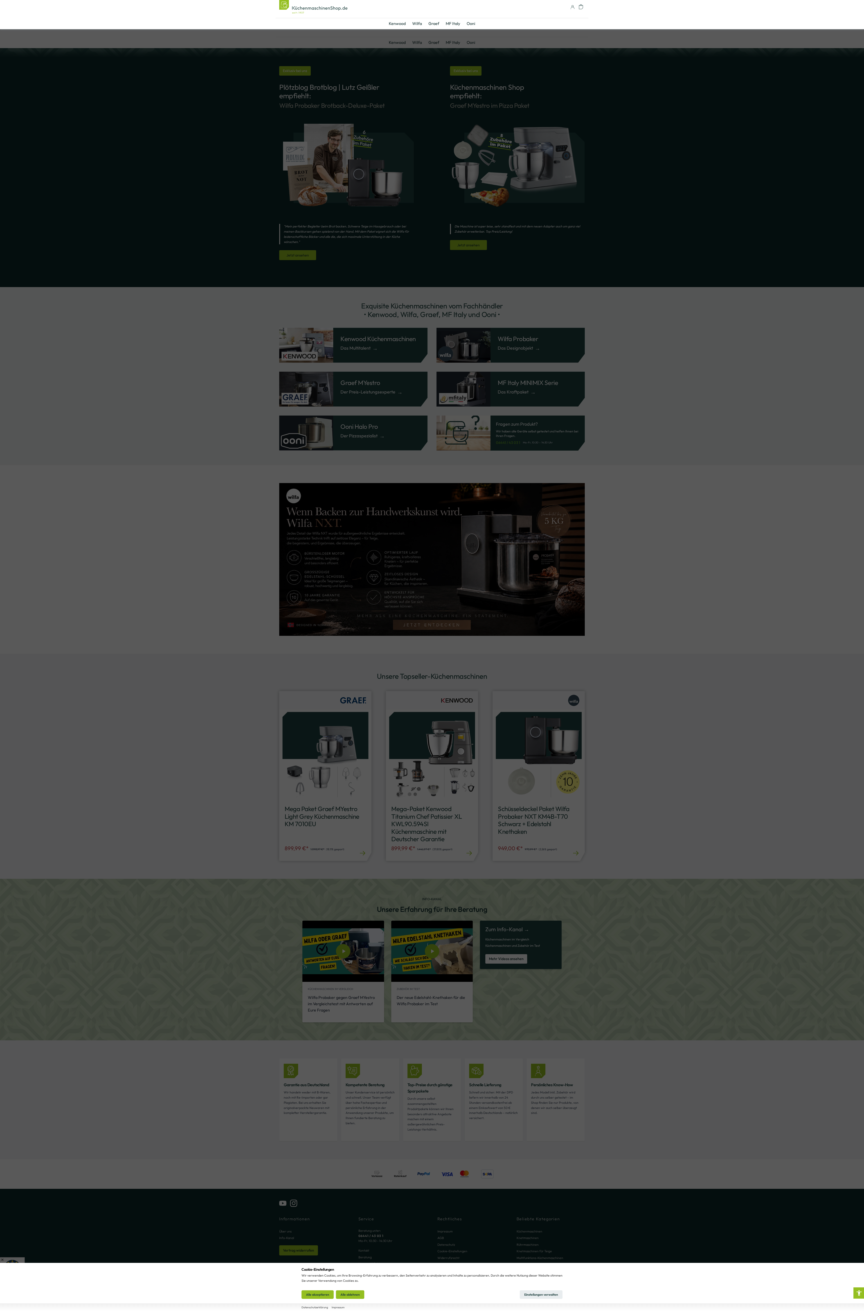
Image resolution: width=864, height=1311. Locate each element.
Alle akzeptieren (317, 1295)
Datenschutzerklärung (315, 1307)
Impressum (445, 1231)
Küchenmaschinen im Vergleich (507, 939)
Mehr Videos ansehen (506, 958)
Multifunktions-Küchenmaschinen (540, 1258)
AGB (440, 1238)
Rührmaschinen (528, 1245)
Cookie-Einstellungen (452, 1251)
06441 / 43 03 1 (508, 442)
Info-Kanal (286, 1238)
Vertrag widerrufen (298, 1250)
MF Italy (453, 42)
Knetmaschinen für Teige (534, 1251)
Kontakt (363, 1250)
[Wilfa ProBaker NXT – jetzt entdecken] (432, 559)
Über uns (285, 1231)
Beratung (365, 1257)
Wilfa (417, 42)
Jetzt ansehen (297, 255)
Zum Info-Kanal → (507, 929)
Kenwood (397, 42)
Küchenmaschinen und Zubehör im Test (512, 946)
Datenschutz (446, 1245)
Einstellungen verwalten (541, 1295)
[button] (581, 6)
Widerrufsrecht (448, 1258)
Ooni (471, 42)
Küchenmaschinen (529, 1231)
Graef (433, 42)
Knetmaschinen (528, 1238)
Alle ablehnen (350, 1295)
